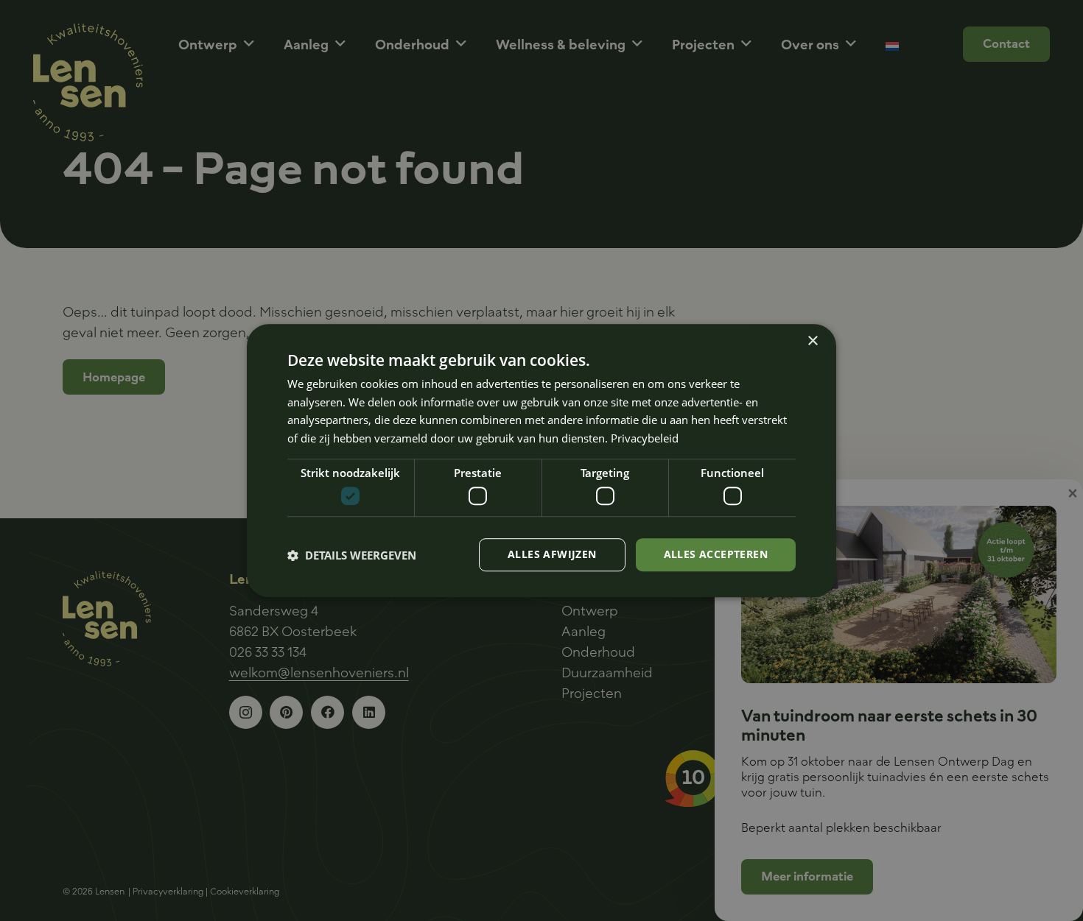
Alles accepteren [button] (716, 555)
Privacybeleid (645, 438)
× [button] (812, 341)
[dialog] (541, 461)
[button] (351, 555)
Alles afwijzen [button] (552, 555)
